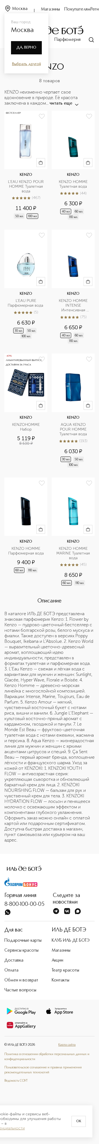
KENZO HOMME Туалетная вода (74, 184)
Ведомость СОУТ (16, 1080)
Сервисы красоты (21, 950)
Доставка (13, 960)
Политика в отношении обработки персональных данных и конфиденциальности (46, 1057)
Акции (57, 960)
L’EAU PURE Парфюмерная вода (26, 303)
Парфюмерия (67, 40)
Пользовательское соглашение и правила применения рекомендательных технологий (43, 1070)
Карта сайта (67, 1045)
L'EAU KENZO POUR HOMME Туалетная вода (26, 186)
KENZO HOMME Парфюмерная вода (26, 551)
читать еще (61, 103)
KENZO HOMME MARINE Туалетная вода (73, 553)
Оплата (11, 970)
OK (78, 1121)
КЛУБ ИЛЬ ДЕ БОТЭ (71, 940)
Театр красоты (65, 970)
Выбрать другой (26, 64)
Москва (20, 9)
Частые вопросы (20, 990)
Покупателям (77, 9)
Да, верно (26, 47)
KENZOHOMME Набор (26, 427)
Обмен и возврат (21, 980)
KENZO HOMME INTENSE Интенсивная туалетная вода (74, 306)
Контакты (60, 980)
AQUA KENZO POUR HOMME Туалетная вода (73, 429)
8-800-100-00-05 (24, 904)
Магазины (50, 9)
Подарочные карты (23, 940)
